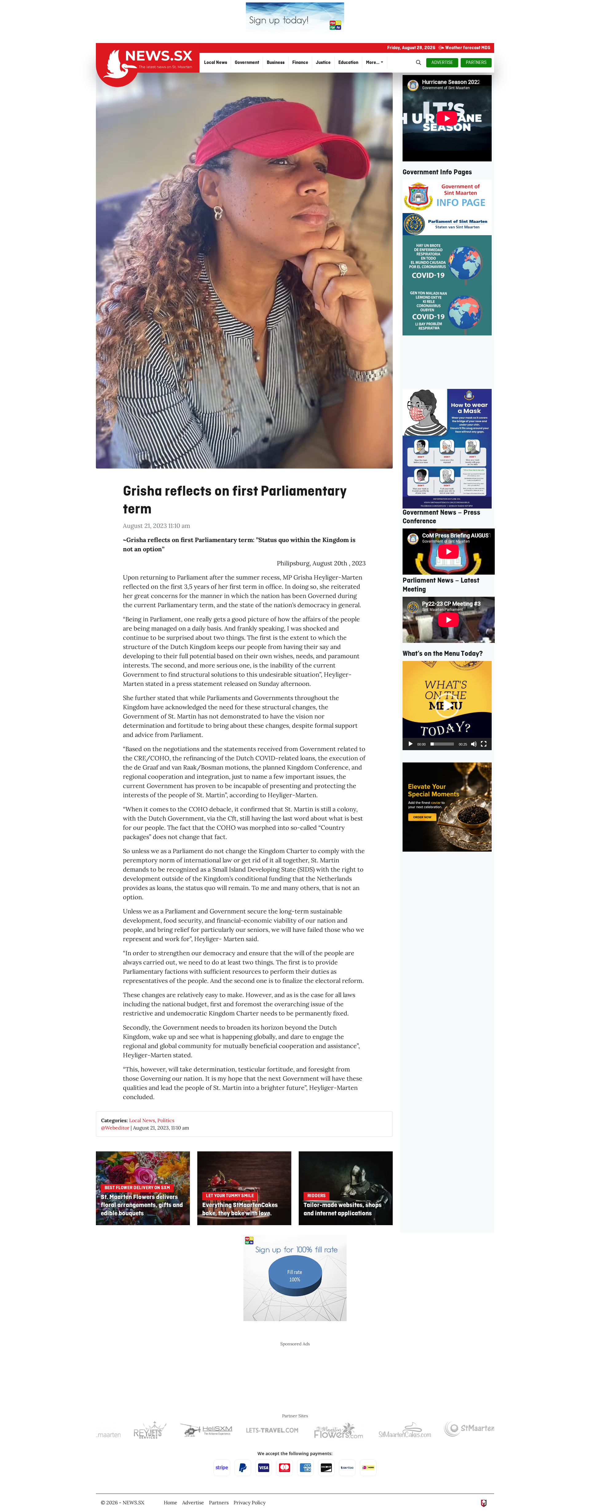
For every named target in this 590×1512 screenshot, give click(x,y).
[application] (447, 705)
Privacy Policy (250, 1502)
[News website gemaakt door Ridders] (483, 1502)
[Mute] (474, 744)
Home (170, 1502)
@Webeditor (115, 1128)
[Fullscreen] (484, 744)
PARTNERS (476, 63)
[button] (447, 705)
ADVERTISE (442, 63)
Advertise (193, 1502)
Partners (219, 1502)
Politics (165, 1120)
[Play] (410, 744)
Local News (142, 1120)
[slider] (442, 744)
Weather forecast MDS (467, 48)
